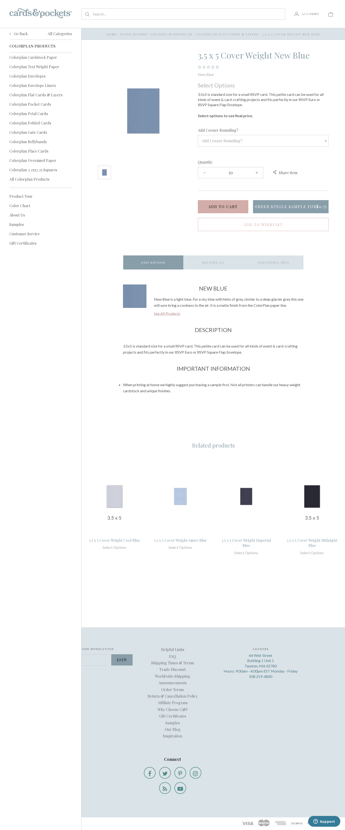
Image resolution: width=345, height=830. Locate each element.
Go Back (20, 33)
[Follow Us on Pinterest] (180, 773)
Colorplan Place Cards (28, 151)
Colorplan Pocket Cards (30, 104)
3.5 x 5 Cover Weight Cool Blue (114, 540)
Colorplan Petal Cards (28, 113)
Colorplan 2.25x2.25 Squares (33, 169)
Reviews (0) (213, 262)
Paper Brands (133, 34)
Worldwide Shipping (172, 676)
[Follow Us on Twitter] (165, 773)
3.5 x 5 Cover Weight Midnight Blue (312, 543)
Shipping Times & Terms (172, 662)
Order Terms (172, 689)
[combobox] (263, 140)
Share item (288, 172)
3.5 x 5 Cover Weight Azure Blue (180, 540)
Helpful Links (172, 649)
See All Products (167, 313)
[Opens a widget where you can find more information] (324, 822)
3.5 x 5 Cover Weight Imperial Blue (246, 543)
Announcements (173, 682)
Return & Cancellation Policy (173, 696)
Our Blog (172, 729)
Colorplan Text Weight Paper (34, 66)
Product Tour (21, 196)
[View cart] (331, 13)
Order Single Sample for (291, 206)
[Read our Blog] (165, 788)
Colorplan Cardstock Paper (33, 57)
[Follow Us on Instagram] (195, 773)
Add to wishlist (263, 224)
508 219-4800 (260, 676)
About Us (17, 215)
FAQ (172, 656)
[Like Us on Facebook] (150, 773)
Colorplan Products (171, 34)
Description (153, 262)
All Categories (60, 33)
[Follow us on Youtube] (180, 788)
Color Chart (19, 205)
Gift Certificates (22, 243)
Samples (16, 224)
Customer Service (24, 233)
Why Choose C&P (172, 709)
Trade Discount (172, 669)
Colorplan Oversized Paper (32, 160)
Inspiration (172, 735)
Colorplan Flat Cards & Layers (35, 94)
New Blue (206, 74)
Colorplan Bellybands (28, 141)
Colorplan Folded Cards (30, 122)
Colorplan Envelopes (27, 76)
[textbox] (263, 140)
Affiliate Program (173, 702)
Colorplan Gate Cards (28, 132)
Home (112, 34)
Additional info (273, 262)
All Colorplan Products (29, 179)
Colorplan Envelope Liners (32, 85)
